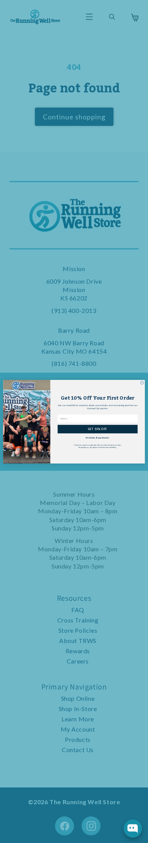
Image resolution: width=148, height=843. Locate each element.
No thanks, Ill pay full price (97, 438)
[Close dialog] (141, 382)
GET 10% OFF (97, 428)
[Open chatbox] (133, 828)
